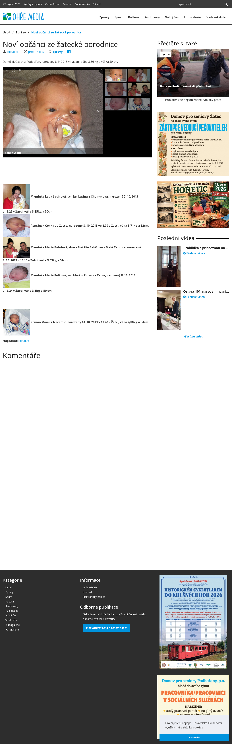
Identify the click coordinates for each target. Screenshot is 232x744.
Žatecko (96, 4)
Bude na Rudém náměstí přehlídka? (185, 86)
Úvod (6, 32)
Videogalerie (12, 625)
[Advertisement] (77, 170)
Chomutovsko (52, 4)
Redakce (13, 52)
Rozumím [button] (194, 737)
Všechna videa (193, 336)
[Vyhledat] (226, 4)
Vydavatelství (216, 17)
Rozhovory (152, 17)
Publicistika (11, 610)
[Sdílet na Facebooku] (69, 52)
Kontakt (87, 592)
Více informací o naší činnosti (106, 628)
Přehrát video (195, 253)
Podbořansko (82, 4)
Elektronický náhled (94, 596)
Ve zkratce (11, 620)
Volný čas (172, 17)
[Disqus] (77, 412)
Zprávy (104, 17)
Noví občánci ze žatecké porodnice (56, 32)
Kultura (133, 17)
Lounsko (67, 4)
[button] (204, 727)
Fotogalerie (192, 17)
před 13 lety (36, 52)
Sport (119, 17)
